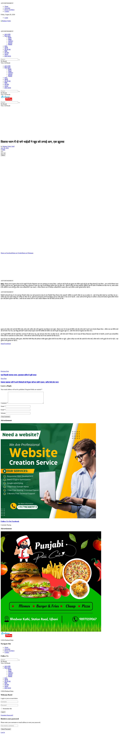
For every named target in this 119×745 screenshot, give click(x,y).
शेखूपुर (10, 39)
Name (3, 406)
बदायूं (5, 46)
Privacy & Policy (9, 9)
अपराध (6, 54)
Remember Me (7, 708)
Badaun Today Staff (8, 146)
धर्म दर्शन (6, 53)
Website (3, 413)
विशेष (5, 51)
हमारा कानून (7, 56)
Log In (3, 732)
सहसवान (10, 41)
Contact (6, 11)
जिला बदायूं (7, 36)
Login (6, 17)
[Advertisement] (34, 26)
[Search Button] (19, 91)
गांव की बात (7, 49)
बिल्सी (9, 38)
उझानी (6, 48)
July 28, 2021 (5, 148)
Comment (4, 403)
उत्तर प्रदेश (7, 34)
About (6, 6)
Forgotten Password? (7, 715)
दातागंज (10, 43)
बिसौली (10, 44)
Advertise (7, 8)
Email (3, 410)
